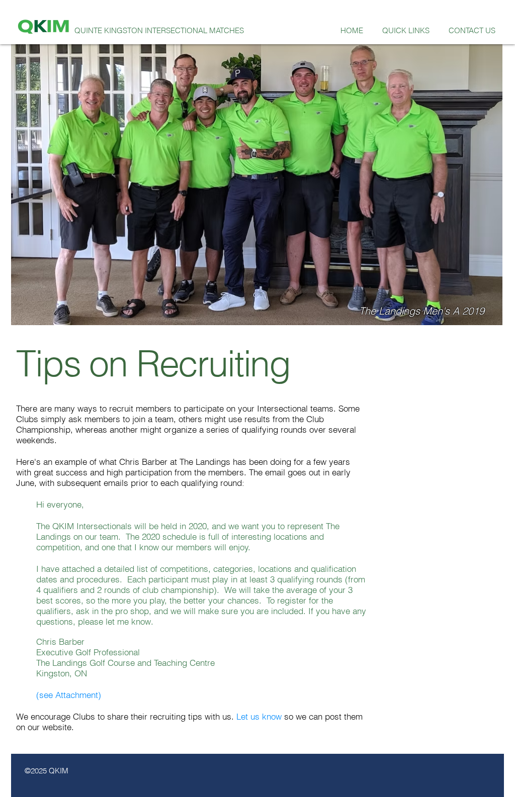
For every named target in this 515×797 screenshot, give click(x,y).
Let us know (259, 716)
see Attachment (68, 694)
